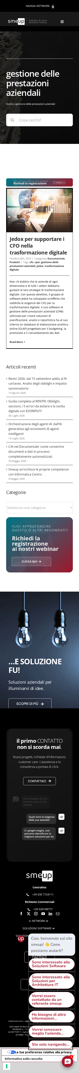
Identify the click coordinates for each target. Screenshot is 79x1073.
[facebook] (21, 913)
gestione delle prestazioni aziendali (34, 264)
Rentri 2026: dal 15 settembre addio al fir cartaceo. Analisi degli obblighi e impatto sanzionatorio (37, 384)
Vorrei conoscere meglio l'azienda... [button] (47, 1031)
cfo (31, 262)
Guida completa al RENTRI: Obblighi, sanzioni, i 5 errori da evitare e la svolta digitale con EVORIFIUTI (36, 406)
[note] (51, 945)
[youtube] (43, 913)
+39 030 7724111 (43, 894)
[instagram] (36, 913)
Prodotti (15, 262)
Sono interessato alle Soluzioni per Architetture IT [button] (51, 980)
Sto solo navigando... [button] (50, 1044)
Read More (16, 342)
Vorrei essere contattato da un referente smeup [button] (47, 999)
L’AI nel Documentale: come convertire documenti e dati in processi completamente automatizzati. (36, 451)
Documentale (56, 258)
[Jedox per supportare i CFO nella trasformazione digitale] (39, 210)
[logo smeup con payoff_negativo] (28, 20)
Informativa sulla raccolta (23, 1059)
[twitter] (28, 913)
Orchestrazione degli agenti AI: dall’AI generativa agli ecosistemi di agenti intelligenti (35, 429)
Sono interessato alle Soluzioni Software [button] (51, 964)
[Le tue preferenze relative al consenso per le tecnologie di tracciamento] (6, 1066)
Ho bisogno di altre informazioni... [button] (49, 1016)
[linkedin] (50, 913)
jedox (40, 266)
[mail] (57, 913)
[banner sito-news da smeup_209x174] (39, 519)
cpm (37, 262)
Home (9, 104)
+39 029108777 (43, 909)
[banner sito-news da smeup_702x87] (39, 180)
